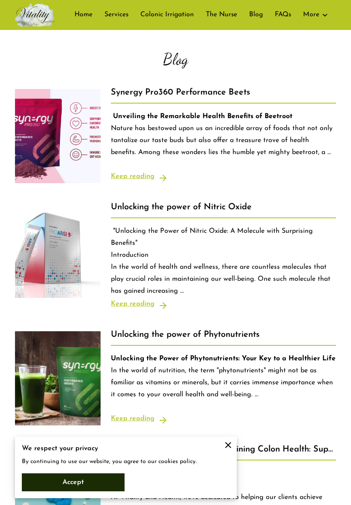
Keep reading (133, 176)
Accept (73, 482)
